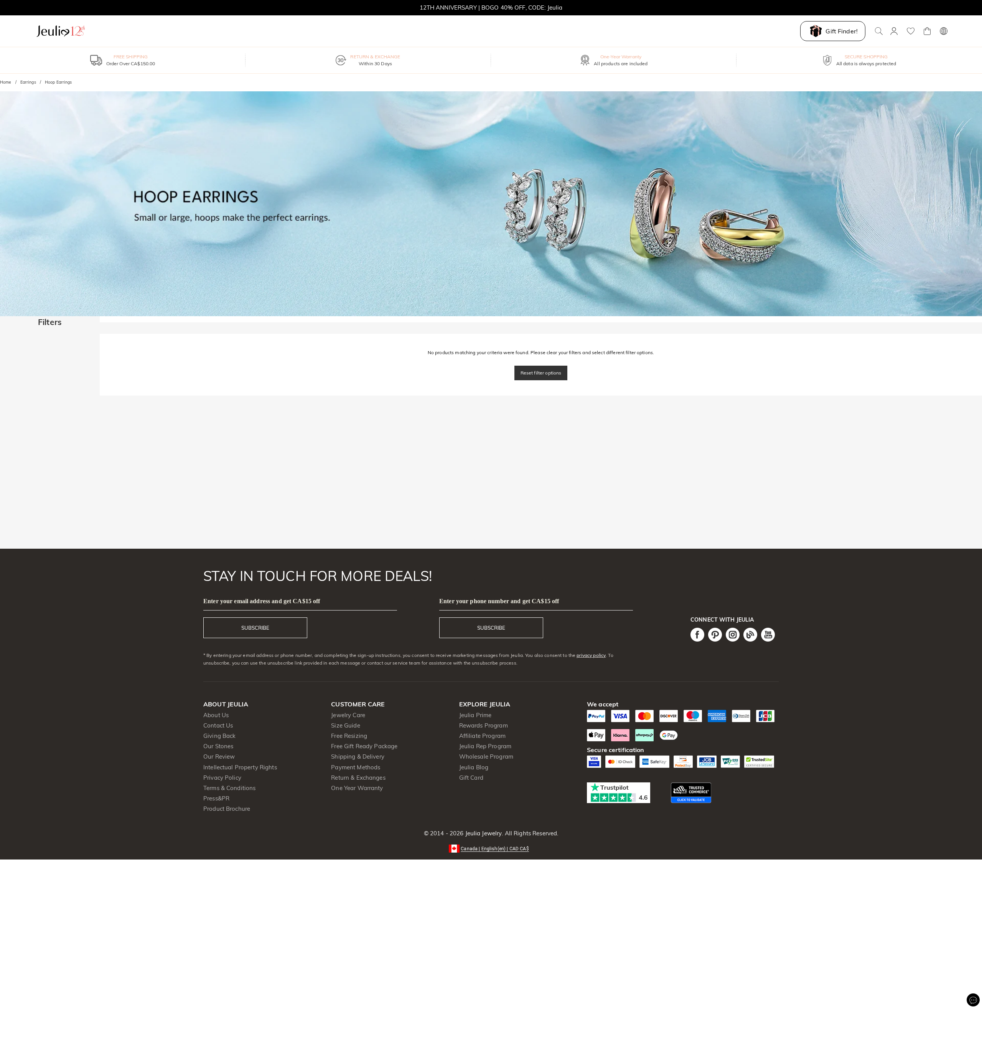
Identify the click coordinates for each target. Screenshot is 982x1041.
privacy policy (591, 655)
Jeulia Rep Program (485, 746)
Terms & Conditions (229, 788)
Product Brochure (226, 808)
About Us (216, 715)
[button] (491, 848)
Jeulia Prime (475, 715)
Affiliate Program (482, 735)
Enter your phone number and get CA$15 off (499, 601)
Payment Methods (355, 767)
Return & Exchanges (358, 777)
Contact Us (218, 725)
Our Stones (218, 746)
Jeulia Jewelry (482, 833)
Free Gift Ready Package (364, 746)
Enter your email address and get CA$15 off (261, 601)
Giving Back (219, 735)
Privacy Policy (222, 777)
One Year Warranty (357, 788)
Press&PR (216, 798)
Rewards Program (483, 725)
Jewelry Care (348, 715)
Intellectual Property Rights (240, 767)
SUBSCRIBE (255, 628)
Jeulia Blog (473, 767)
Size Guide (345, 725)
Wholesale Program (486, 756)
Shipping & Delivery (357, 756)
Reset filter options (541, 373)
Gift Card (471, 777)
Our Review (219, 756)
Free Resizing (349, 735)
